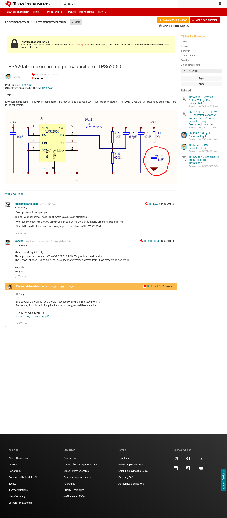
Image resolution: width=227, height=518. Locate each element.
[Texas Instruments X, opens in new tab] (201, 459)
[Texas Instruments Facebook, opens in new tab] (188, 459)
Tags (201, 78)
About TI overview (18, 458)
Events (12, 483)
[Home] (30, 4)
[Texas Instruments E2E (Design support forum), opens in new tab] (188, 469)
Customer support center (77, 477)
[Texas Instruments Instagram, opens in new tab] (175, 459)
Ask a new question (207, 20)
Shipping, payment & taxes (133, 470)
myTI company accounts (132, 464)
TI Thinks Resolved (193, 36)
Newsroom (15, 470)
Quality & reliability (73, 490)
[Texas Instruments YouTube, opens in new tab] (201, 469)
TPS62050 (192, 71)
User (220, 3)
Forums (37, 11)
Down (24, 233)
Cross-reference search (76, 470)
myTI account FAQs (74, 496)
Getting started (86, 11)
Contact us (69, 458)
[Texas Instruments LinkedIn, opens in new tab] (175, 469)
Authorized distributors (131, 483)
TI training (70, 11)
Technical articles (53, 11)
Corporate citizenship (20, 502)
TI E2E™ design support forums (80, 464)
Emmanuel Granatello (27, 203)
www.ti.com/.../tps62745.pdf (32, 316)
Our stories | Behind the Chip (24, 477)
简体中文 (102, 11)
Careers (13, 464)
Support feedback (223, 480)
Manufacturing (17, 496)
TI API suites (125, 458)
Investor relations (18, 490)
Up (16, 233)
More (77, 22)
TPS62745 (47, 88)
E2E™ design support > (18, 11)
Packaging (69, 483)
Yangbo (16, 77)
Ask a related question (175, 20)
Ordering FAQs (126, 477)
